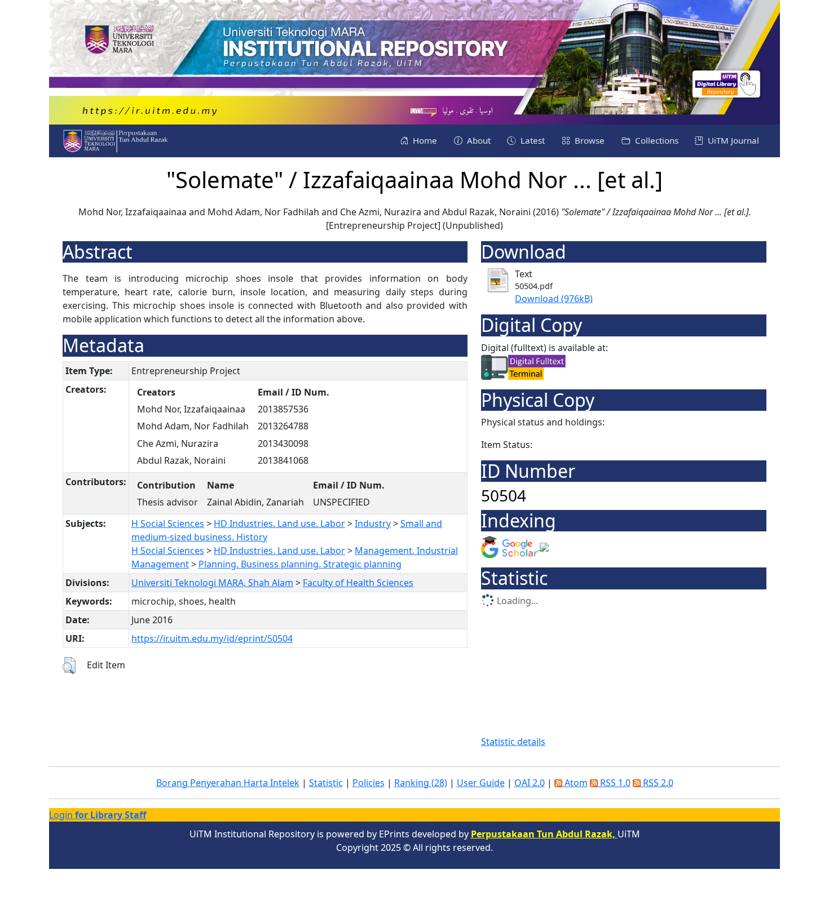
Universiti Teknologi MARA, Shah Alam (212, 582)
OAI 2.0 (529, 782)
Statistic (326, 782)
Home (424, 140)
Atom (575, 782)
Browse (588, 140)
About (478, 140)
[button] (69, 665)
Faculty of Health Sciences (358, 582)
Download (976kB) (554, 298)
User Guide (481, 782)
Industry (373, 523)
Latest (531, 140)
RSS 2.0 (657, 782)
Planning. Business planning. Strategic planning (300, 564)
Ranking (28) (420, 782)
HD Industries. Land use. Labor (279, 523)
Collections (655, 140)
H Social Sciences (167, 523)
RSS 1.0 (614, 782)
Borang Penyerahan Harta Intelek (227, 782)
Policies (368, 782)
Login (97, 815)
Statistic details (513, 741)
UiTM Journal (732, 140)
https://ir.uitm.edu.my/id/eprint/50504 (212, 638)
